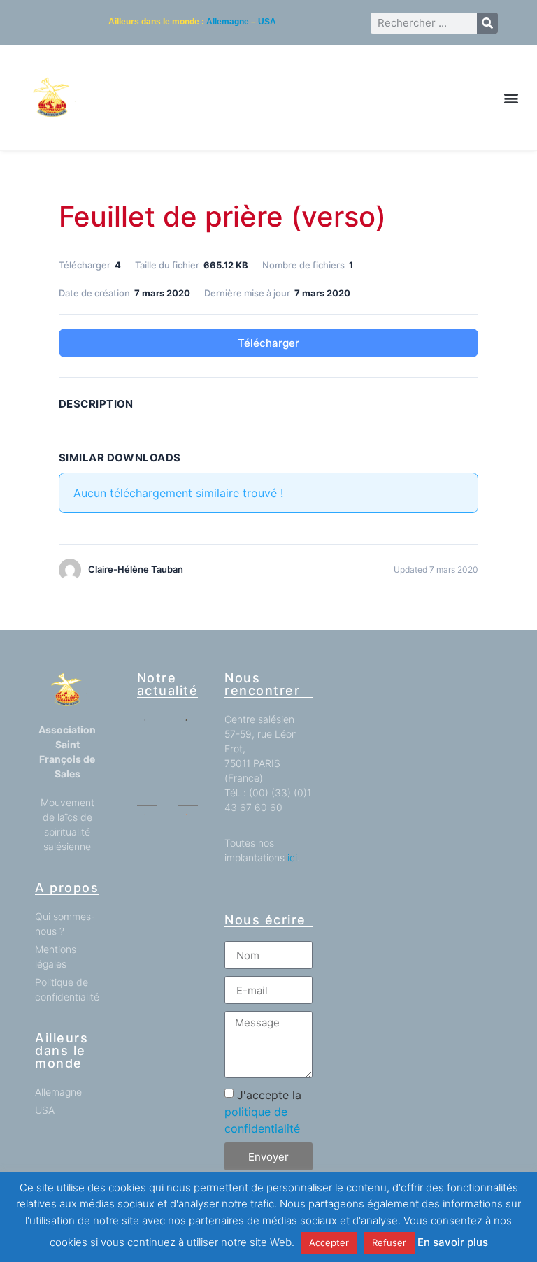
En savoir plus (452, 1242)
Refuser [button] (389, 1242)
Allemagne (227, 22)
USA (267, 22)
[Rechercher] (487, 23)
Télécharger (268, 343)
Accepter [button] (329, 1242)
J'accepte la (262, 1111)
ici (292, 857)
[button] (511, 98)
